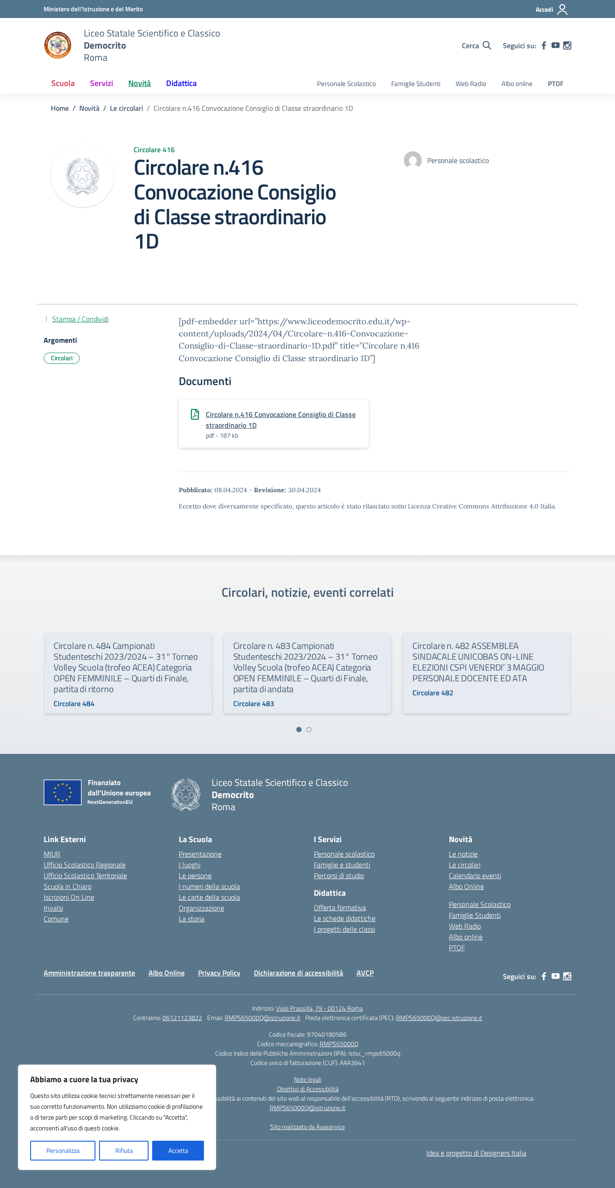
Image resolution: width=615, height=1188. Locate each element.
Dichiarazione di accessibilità (298, 972)
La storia (191, 918)
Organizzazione (201, 907)
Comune (56, 918)
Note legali (307, 1079)
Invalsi (53, 907)
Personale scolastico (344, 853)
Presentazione (200, 853)
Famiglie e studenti (342, 864)
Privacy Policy (219, 972)
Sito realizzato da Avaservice (307, 1126)
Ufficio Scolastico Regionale (85, 864)
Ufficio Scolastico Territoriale (85, 875)
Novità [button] (139, 83)
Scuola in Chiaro (67, 886)
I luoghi (189, 864)
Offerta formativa (340, 907)
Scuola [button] (63, 83)
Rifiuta (124, 1150)
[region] (117, 1117)
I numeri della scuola (209, 886)
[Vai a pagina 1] (299, 729)
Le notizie (463, 853)
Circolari (61, 358)
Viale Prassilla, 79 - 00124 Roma (319, 1008)
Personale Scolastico (346, 83)
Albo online (517, 83)
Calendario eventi (475, 875)
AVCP (365, 972)
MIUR (52, 853)
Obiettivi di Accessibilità (308, 1088)
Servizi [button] (101, 83)
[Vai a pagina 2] (309, 729)
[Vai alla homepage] (58, 45)
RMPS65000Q (339, 1043)
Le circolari (464, 864)
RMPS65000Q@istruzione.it (262, 1017)
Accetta (178, 1150)
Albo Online (466, 886)
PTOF (556, 83)
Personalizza (63, 1150)
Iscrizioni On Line (69, 897)
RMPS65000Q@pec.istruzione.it (439, 1017)
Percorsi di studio (339, 875)
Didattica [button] (181, 83)
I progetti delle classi (344, 929)
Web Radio (471, 83)
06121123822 (182, 1017)
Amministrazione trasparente (89, 972)
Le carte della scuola (209, 897)
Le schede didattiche (344, 918)
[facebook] (544, 45)
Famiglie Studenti (415, 83)
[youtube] (556, 45)
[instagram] (567, 45)
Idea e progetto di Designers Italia (476, 1152)
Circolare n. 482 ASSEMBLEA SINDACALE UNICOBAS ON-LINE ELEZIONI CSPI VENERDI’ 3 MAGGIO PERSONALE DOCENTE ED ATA (478, 662)
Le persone (195, 875)
